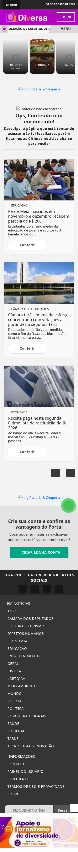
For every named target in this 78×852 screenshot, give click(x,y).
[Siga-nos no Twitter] (47, 589)
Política (15, 708)
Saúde (12, 723)
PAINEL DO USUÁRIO (25, 771)
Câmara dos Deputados (30, 618)
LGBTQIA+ (15, 678)
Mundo (14, 693)
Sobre (12, 794)
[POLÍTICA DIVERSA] (39, 832)
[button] (55, 473)
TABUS (12, 738)
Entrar (11, 4)
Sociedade (17, 731)
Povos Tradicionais (26, 716)
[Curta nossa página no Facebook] (23, 589)
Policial (15, 701)
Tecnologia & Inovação (30, 746)
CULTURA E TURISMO (25, 626)
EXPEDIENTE (17, 779)
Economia (16, 641)
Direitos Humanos (25, 633)
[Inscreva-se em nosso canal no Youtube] (59, 589)
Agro (12, 611)
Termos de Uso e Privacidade (35, 786)
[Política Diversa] (27, 16)
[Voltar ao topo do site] (72, 469)
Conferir (27, 245)
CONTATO (15, 764)
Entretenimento (23, 656)
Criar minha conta (40, 552)
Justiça (13, 671)
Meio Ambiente (21, 686)
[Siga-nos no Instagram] (35, 589)
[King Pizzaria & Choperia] (39, 88)
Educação (16, 648)
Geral (12, 663)
